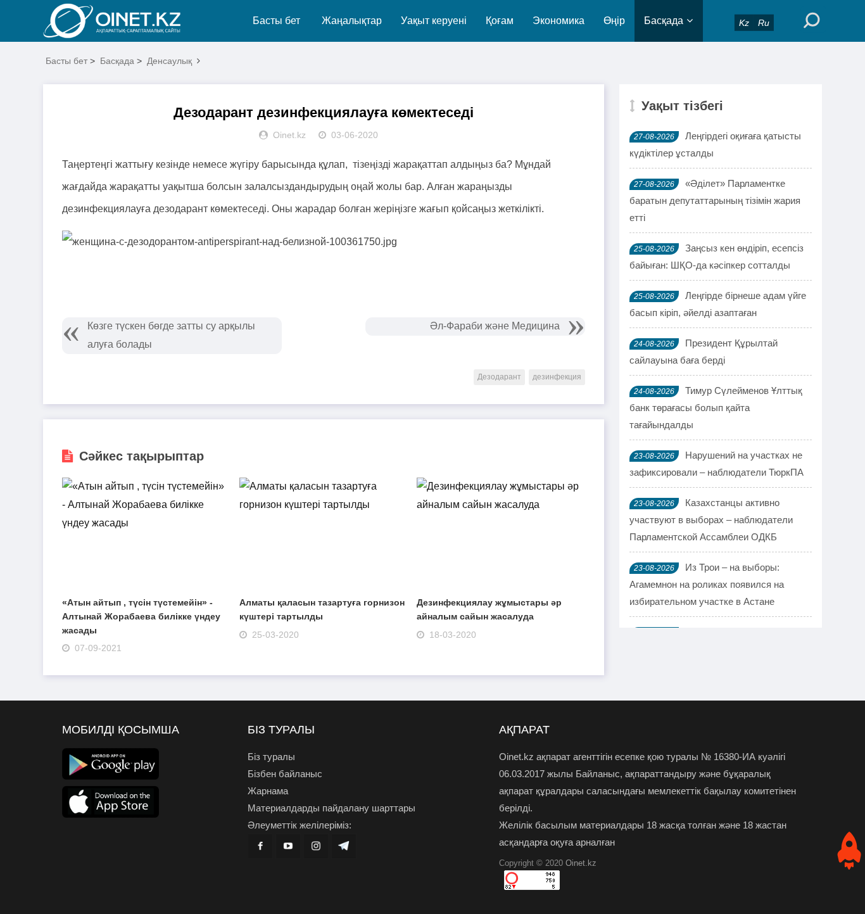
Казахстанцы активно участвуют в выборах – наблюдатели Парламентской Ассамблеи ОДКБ (711, 519)
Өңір (614, 20)
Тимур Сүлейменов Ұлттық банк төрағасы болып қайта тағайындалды (715, 407)
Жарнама (268, 790)
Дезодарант (499, 376)
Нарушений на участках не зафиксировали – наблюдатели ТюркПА (716, 464)
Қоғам (500, 20)
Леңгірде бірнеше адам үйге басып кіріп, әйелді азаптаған (717, 304)
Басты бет (276, 20)
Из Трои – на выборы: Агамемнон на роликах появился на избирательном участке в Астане (706, 584)
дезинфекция (557, 376)
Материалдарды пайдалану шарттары (331, 808)
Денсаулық (169, 61)
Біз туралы (271, 756)
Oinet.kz (581, 863)
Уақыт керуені (434, 20)
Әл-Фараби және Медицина (495, 326)
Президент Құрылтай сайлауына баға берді (703, 351)
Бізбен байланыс (285, 773)
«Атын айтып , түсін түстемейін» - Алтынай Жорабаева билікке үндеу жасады (141, 616)
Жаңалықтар (352, 20)
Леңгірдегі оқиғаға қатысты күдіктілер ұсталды (715, 144)
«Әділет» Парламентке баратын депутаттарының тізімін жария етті (714, 200)
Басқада (663, 20)
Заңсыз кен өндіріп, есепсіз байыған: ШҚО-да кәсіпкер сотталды (716, 256)
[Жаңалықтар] (122, 21)
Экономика (558, 20)
